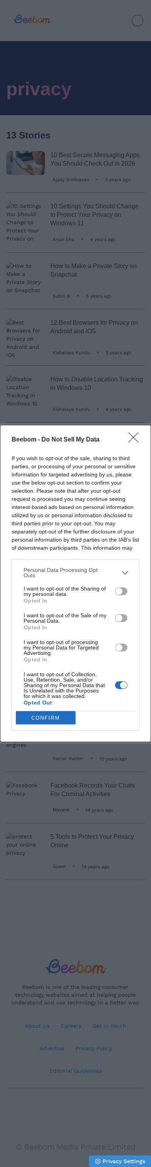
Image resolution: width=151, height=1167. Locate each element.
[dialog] (75, 583)
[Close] (136, 440)
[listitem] (75, 572)
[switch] (121, 591)
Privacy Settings (124, 1161)
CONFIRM (45, 718)
